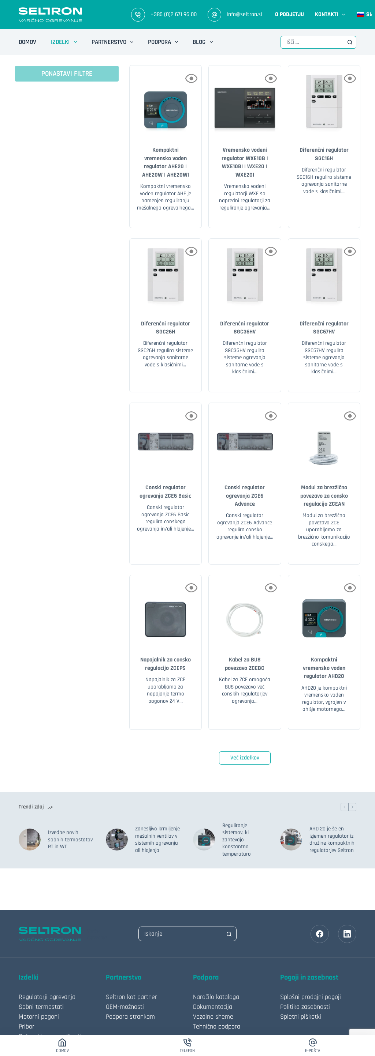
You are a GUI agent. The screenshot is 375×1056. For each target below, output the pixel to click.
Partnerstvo (109, 42)
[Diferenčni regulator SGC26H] (165, 274)
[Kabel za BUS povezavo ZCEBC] (245, 611)
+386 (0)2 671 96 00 (174, 14)
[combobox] (312, 42)
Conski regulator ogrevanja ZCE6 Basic (165, 491)
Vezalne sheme (213, 1016)
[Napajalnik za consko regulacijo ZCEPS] (165, 611)
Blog (199, 42)
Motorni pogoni (39, 1016)
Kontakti (326, 14)
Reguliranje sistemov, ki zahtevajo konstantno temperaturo (236, 839)
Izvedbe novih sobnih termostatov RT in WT (70, 839)
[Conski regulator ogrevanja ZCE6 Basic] (165, 439)
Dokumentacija (212, 1007)
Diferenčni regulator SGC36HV (244, 328)
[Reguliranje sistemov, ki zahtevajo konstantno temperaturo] (204, 840)
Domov (27, 42)
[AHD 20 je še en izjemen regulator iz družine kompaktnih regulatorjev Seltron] (291, 840)
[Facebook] (320, 934)
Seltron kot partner (131, 997)
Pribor (26, 1026)
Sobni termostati (41, 1007)
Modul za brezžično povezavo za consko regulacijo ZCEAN (324, 496)
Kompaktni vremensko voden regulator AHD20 (324, 668)
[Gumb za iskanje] (350, 42)
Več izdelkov (244, 758)
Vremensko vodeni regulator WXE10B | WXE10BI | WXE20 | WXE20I (245, 162)
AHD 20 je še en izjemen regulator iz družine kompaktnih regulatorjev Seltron (331, 839)
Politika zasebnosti (305, 1007)
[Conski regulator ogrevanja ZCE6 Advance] (245, 439)
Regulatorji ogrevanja (47, 997)
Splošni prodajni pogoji (310, 997)
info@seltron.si (244, 14)
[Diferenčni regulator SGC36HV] (245, 274)
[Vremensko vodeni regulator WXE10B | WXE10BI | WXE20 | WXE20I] (245, 101)
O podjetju (289, 14)
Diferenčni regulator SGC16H (324, 154)
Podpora (159, 42)
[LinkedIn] (347, 934)
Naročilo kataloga (216, 997)
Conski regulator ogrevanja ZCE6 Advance (244, 496)
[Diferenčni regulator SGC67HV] (324, 274)
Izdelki (60, 42)
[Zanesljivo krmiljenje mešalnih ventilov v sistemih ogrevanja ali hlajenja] (117, 840)
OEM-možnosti (125, 1007)
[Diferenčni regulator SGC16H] (324, 101)
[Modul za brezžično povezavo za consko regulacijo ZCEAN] (324, 439)
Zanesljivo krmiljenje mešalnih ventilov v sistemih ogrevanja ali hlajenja (157, 839)
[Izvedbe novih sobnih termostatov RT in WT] (30, 840)
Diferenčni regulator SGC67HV (324, 328)
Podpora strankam (130, 1016)
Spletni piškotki (300, 1016)
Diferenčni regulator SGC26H (165, 328)
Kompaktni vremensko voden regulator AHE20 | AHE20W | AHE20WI (165, 162)
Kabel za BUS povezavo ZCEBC (244, 664)
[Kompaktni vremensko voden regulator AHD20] (324, 611)
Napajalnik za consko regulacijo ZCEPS (165, 664)
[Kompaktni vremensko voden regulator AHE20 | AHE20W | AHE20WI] (165, 101)
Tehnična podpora (216, 1026)
